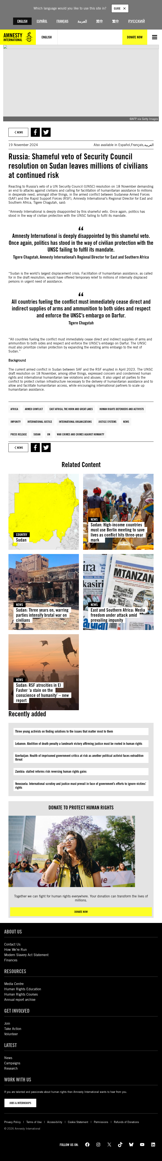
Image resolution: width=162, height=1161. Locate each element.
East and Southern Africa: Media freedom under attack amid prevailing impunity (118, 615)
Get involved (17, 1011)
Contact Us (12, 944)
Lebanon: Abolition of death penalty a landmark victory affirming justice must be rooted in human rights (78, 744)
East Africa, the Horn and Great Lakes (71, 409)
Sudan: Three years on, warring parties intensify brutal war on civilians (42, 615)
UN (48, 434)
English (22, 21)
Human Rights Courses (21, 994)
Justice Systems (107, 421)
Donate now (81, 911)
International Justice (39, 421)
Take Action (12, 1029)
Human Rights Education (22, 989)
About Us (13, 932)
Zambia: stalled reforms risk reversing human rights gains (50, 771)
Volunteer (11, 1034)
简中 (99, 21)
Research (11, 1068)
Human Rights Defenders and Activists (122, 409)
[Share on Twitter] (46, 132)
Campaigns (12, 1063)
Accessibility (54, 1122)
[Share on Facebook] (35, 132)
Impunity (16, 421)
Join (7, 1023)
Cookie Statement (78, 1122)
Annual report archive (19, 1000)
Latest (10, 1045)
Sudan (37, 434)
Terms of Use (34, 1122)
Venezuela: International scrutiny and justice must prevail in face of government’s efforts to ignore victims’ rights (80, 786)
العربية (82, 21)
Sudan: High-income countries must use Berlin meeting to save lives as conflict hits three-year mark (118, 532)
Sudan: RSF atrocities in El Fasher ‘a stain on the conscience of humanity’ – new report (42, 692)
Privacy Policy (12, 1122)
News (126, 421)
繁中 (115, 21)
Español (42, 21)
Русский (136, 21)
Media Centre (14, 984)
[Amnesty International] (18, 37)
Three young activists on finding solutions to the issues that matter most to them (64, 731)
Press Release (19, 434)
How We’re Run (15, 950)
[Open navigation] (154, 37)
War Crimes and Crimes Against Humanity (80, 434)
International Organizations (75, 421)
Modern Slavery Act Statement (26, 955)
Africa (14, 409)
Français (62, 21)
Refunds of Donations (126, 1122)
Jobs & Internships (20, 1103)
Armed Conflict (34, 409)
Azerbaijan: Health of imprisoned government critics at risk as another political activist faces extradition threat (79, 757)
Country (21, 535)
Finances (10, 960)
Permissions (101, 1122)
